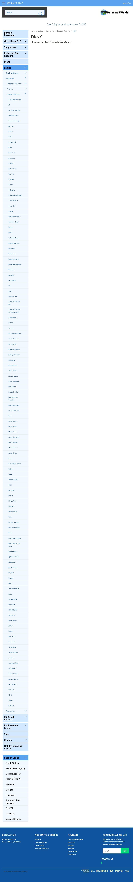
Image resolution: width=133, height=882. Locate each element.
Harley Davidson (14, 349)
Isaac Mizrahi (12, 365)
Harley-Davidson (14, 355)
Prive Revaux (12, 551)
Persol (10, 495)
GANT (10, 291)
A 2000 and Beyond (14, 99)
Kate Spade (12, 386)
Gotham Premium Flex (14, 303)
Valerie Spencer (13, 679)
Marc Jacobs (12, 426)
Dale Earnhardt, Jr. (14, 216)
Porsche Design (13, 522)
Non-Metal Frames (14, 464)
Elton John (11, 248)
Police (10, 517)
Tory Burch (12, 668)
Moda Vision (12, 453)
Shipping (71, 848)
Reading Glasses (12, 73)
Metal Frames (13, 442)
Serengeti (11, 604)
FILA (9, 286)
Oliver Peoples (13, 480)
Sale (6, 734)
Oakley (10, 469)
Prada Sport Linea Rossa (14, 545)
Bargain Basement (9, 34)
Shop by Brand (11, 757)
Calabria (11, 163)
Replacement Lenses (11, 726)
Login (37, 842)
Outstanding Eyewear (75, 839)
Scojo (10, 594)
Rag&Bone (12, 562)
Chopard (11, 179)
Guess (10, 328)
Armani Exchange (14, 121)
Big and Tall (12, 142)
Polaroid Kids (12, 511)
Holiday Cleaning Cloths (13, 747)
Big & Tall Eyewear (9, 718)
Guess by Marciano (14, 333)
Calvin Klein (12, 169)
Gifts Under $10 (12, 41)
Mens (7, 61)
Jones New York (13, 381)
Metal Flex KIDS (13, 437)
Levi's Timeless (13, 410)
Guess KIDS (12, 344)
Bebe (10, 137)
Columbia (11, 190)
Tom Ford (11, 658)
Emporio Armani (13, 259)
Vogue (10, 700)
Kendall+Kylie (13, 392)
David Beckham (13, 222)
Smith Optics (12, 620)
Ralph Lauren (12, 567)
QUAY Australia (13, 557)
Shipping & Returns (42, 848)
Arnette (11, 126)
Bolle (10, 147)
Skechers (11, 615)
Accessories (10, 711)
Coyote (10, 211)
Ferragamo (12, 280)
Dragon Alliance (13, 243)
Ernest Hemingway (14, 264)
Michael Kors (12, 448)
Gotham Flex (12, 296)
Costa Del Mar (13, 200)
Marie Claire (12, 432)
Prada (10, 533)
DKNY (10, 232)
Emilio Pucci (12, 254)
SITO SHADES (12, 610)
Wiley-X (11, 705)
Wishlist (127, 3)
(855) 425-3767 (15, 3)
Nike (10, 458)
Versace (11, 690)
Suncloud (11, 642)
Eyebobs (11, 275)
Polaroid (11, 506)
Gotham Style (12, 317)
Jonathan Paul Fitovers (13, 801)
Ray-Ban (11, 573)
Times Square (13, 652)
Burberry (11, 158)
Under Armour (13, 674)
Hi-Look (10, 784)
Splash (10, 631)
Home (33, 31)
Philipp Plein (12, 501)
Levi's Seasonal (13, 405)
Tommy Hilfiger (13, 663)
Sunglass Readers (13, 94)
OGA (10, 474)
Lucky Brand (12, 421)
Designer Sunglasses (14, 84)
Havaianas (11, 360)
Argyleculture (13, 115)
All (9, 105)
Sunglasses (10, 47)
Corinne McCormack (15, 195)
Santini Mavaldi (13, 588)
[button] (66, 23)
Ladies (7, 67)
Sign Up (44, 842)
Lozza (10, 416)
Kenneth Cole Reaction (13, 398)
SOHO (10, 626)
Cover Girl (11, 206)
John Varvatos (13, 376)
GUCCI (10, 323)
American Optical (14, 110)
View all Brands (13, 818)
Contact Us (72, 854)
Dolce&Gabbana (13, 238)
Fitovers (10, 89)
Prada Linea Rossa (14, 538)
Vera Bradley (12, 684)
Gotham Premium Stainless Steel (14, 311)
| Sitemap (24, 872)
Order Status (39, 845)
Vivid (10, 695)
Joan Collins (12, 371)
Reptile (10, 578)
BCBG (10, 131)
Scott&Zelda (12, 599)
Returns (71, 845)
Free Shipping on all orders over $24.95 (66, 24)
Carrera (11, 174)
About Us (71, 842)
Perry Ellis (11, 490)
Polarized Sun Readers (11, 54)
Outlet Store (72, 851)
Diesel (10, 227)
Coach (10, 185)
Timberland (12, 647)
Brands (8, 740)
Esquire (11, 270)
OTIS (10, 485)
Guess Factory (13, 339)
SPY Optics (12, 636)
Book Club (11, 153)
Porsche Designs (14, 527)
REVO (10, 583)
